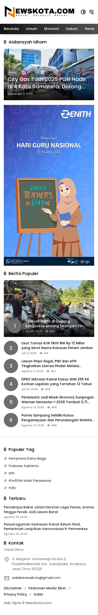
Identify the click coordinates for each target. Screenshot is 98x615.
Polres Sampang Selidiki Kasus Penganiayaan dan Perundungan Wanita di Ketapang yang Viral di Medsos (56, 417)
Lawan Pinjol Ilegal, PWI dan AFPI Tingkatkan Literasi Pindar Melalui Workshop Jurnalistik (50, 363)
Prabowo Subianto (24, 466)
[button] (83, 12)
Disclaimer (13, 588)
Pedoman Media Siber (47, 588)
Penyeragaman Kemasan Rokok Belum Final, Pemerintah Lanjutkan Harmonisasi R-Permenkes (46, 526)
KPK (12, 473)
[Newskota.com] (40, 11)
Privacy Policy (15, 594)
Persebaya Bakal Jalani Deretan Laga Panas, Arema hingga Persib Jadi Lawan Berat (49, 509)
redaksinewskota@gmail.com (36, 577)
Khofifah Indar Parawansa (30, 480)
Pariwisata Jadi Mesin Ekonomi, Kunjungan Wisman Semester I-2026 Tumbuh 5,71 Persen (57, 399)
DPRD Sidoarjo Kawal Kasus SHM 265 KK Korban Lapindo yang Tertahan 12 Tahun (56, 381)
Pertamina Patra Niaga (27, 458)
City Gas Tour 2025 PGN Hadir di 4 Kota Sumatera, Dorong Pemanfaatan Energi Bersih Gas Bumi (47, 83)
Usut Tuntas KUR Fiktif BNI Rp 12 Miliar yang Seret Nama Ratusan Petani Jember (57, 345)
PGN (12, 488)
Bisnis (13, 72)
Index (38, 594)
